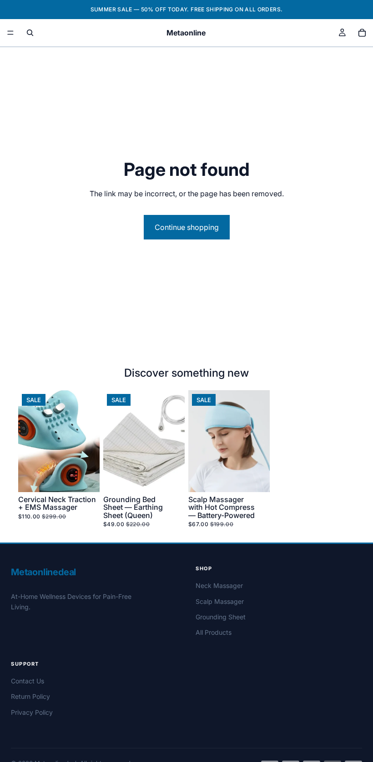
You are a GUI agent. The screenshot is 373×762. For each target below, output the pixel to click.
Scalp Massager (220, 601)
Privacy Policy (32, 712)
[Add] (85, 478)
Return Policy (30, 696)
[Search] (30, 33)
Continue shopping (187, 227)
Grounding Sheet (221, 617)
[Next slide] (90, 441)
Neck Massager (219, 585)
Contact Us (27, 681)
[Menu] (10, 32)
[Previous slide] (28, 441)
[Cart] (362, 33)
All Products (214, 632)
